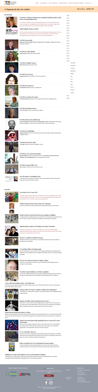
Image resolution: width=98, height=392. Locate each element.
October (73, 68)
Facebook (46, 382)
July (71, 76)
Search (92, 3)
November (73, 65)
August (72, 73)
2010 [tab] (68, 56)
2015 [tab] (68, 43)
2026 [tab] (68, 15)
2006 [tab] (68, 98)
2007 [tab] (68, 95)
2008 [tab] (68, 61)
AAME (37, 3)
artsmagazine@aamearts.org (83, 381)
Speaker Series (63, 3)
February (73, 89)
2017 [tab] (68, 38)
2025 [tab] (68, 18)
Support (87, 3)
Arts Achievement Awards (76, 3)
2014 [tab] (68, 45)
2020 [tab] (68, 30)
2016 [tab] (68, 40)
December (73, 62)
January (72, 92)
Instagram (50, 382)
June (72, 79)
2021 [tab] (68, 28)
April (72, 84)
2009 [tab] (68, 58)
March (72, 87)
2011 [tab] (68, 53)
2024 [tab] (68, 20)
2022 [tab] (68, 25)
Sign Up (49, 375)
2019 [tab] (68, 33)
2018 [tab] (68, 35)
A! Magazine (43, 3)
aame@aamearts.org (81, 374)
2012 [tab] (68, 51)
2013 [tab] (68, 48)
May (72, 81)
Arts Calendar (53, 3)
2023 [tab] (68, 23)
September (73, 70)
